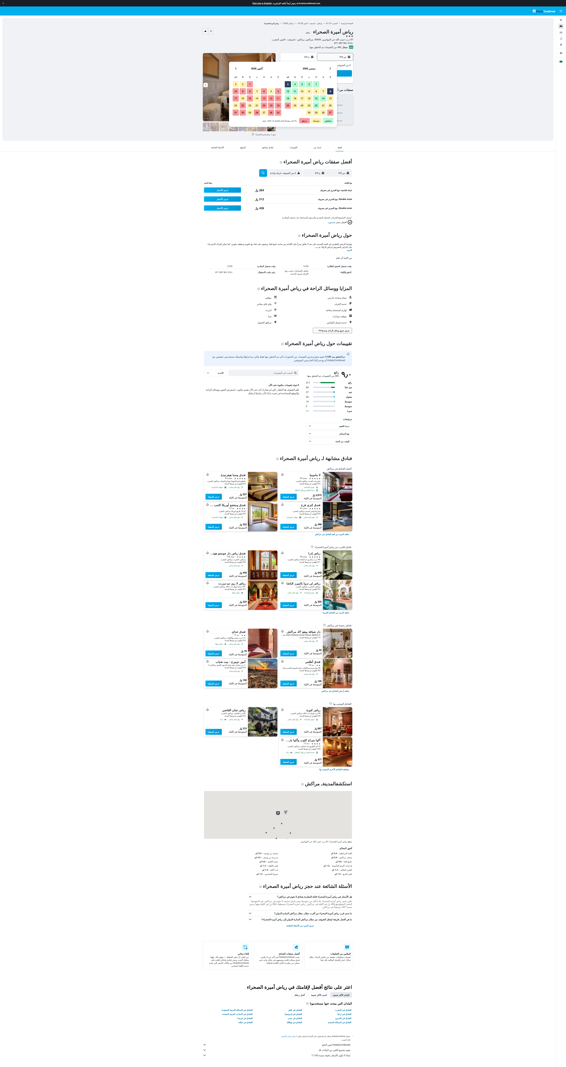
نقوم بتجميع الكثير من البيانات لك (334, 1050)
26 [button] (288, 105)
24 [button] (302, 105)
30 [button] (309, 112)
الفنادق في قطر (295, 1009)
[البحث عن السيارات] (561, 32)
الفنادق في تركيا (344, 1013)
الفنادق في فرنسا (245, 1018)
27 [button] (330, 112)
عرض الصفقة (288, 496)
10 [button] (302, 91)
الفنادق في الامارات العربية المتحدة (237, 1013)
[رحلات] (561, 53)
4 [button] (295, 84)
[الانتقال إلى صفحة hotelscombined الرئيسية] (543, 11)
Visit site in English (262, 3)
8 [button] (316, 91)
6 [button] (330, 91)
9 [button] (309, 91)
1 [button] (316, 84)
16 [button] (309, 98)
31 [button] (235, 112)
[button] (3, 3)
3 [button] (302, 84)
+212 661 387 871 (343, 43)
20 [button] (330, 105)
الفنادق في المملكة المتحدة (339, 1022)
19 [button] (288, 98)
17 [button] (302, 98)
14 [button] (323, 98)
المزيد (349, 249)
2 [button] (309, 84)
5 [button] (288, 84)
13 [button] (330, 98)
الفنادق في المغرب (343, 1009)
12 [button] (288, 91)
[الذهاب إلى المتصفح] (561, 45)
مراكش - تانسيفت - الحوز (313, 23)
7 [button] (323, 91)
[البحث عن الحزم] (561, 39)
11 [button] (295, 91)
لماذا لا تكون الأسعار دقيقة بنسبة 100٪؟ (331, 1055)
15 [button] (316, 98)
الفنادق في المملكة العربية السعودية (237, 1009)
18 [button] (295, 98)
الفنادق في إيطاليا (294, 1022)
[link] (331, 534)
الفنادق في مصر (295, 1018)
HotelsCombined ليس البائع (336, 1044)
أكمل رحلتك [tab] (299, 994)
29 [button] (316, 112)
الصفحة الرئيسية (347, 23)
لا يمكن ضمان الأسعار (289, 1036)
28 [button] (323, 112)
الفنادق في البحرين (343, 1018)
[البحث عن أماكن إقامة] (561, 26)
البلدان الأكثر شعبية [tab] (341, 994)
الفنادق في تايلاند (245, 1022)
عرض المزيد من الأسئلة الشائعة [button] (300, 925)
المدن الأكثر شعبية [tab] (319, 994)
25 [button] (295, 105)
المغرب (335, 23)
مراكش (291, 23)
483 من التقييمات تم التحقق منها (325, 47)
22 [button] (316, 105)
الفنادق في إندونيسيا (293, 1013)
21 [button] (323, 105)
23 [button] (309, 105)
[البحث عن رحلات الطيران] (561, 20)
